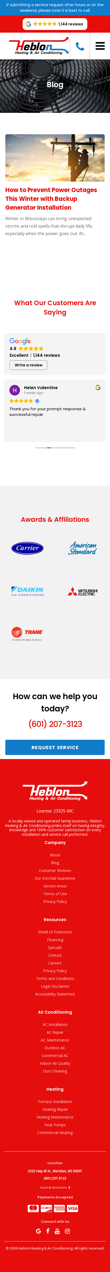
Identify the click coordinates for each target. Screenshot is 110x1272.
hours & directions (53, 1187)
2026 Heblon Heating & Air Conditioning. (42, 1248)
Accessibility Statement (55, 994)
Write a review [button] (28, 365)
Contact (55, 955)
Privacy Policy (55, 901)
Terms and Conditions (55, 978)
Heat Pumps (55, 1124)
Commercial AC (55, 1055)
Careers (55, 963)
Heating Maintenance (55, 1117)
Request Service (55, 747)
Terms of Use (55, 893)
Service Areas (55, 885)
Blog (55, 862)
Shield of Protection (55, 931)
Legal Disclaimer (55, 986)
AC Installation (55, 1024)
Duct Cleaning (55, 1071)
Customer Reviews (55, 870)
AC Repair (55, 1032)
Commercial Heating (55, 1132)
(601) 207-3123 (55, 724)
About (55, 854)
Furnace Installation (55, 1101)
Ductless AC (55, 1047)
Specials (55, 947)
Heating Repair (55, 1109)
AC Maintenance (55, 1040)
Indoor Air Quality (55, 1063)
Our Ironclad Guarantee (55, 878)
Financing (55, 939)
